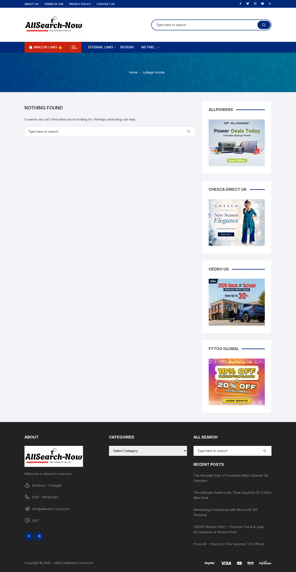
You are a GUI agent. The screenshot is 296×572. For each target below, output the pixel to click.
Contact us (106, 4)
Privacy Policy (80, 4)
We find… (149, 47)
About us (31, 4)
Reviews (127, 47)
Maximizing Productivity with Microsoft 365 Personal (226, 512)
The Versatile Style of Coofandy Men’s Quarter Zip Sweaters (231, 478)
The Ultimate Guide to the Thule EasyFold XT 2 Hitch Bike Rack (232, 495)
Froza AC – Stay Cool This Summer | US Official (229, 544)
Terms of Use (53, 4)
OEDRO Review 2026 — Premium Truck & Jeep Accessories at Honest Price (229, 529)
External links (100, 47)
